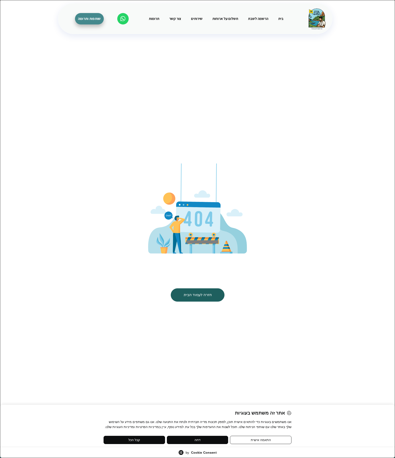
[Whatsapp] (123, 18)
